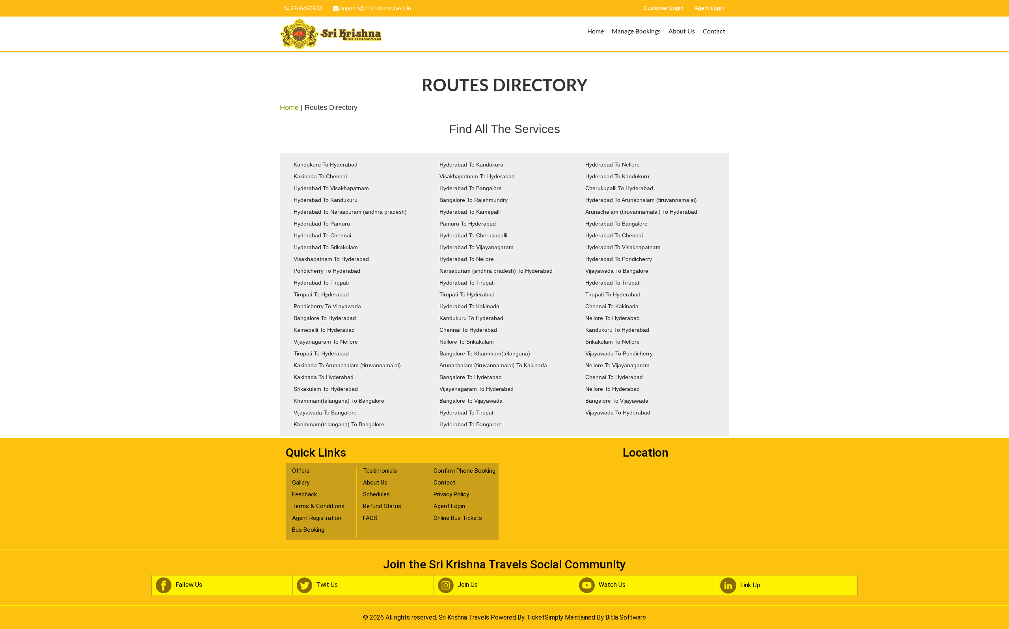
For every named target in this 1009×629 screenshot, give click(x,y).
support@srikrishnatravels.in (375, 8)
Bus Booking (308, 529)
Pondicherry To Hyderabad (327, 271)
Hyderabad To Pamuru (322, 223)
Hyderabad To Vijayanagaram (476, 247)
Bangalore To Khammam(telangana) (484, 353)
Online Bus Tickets (458, 518)
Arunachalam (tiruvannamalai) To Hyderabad (641, 212)
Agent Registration (316, 518)
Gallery (300, 482)
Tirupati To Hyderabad (321, 294)
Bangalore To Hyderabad (325, 318)
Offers (301, 470)
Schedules (376, 494)
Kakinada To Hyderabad (324, 377)
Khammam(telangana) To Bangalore (339, 401)
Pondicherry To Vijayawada (327, 306)
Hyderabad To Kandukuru (471, 164)
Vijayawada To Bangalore (616, 271)
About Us (681, 31)
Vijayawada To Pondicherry (619, 353)
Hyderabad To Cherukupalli (473, 235)
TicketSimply (544, 617)
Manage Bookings (636, 31)
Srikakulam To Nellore (612, 342)
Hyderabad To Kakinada (469, 306)
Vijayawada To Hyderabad (617, 412)
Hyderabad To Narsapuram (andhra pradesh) (350, 212)
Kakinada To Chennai (320, 176)
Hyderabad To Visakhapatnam (331, 188)
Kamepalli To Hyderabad (324, 330)
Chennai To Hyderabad (468, 330)
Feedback (304, 494)
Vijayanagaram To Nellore (326, 342)
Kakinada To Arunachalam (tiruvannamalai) (347, 365)
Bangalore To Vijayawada (471, 401)
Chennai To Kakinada (612, 306)
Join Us (468, 585)
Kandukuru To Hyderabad (325, 164)
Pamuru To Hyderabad (467, 223)
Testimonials (380, 470)
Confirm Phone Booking (464, 470)
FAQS (370, 518)
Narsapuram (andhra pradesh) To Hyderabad (496, 271)
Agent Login (709, 8)
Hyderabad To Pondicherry (618, 259)
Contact (714, 31)
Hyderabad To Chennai (322, 235)
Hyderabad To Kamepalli (470, 212)
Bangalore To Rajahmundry (473, 200)
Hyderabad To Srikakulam (326, 247)
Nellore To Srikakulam (466, 342)
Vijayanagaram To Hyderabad (476, 389)
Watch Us (612, 585)
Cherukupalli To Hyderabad (619, 188)
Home (595, 31)
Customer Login (663, 8)
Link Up (750, 585)
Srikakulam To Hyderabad (326, 389)
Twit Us (327, 585)
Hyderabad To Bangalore (470, 188)
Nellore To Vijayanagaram (617, 365)
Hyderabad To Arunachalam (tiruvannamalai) (641, 200)
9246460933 (305, 8)
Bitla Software (625, 617)
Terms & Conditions (318, 506)
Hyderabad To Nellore (612, 164)
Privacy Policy (451, 494)
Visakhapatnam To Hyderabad (477, 176)
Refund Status (382, 506)
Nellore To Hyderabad (612, 318)
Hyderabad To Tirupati (321, 282)
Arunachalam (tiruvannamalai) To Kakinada (493, 365)
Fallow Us (188, 585)
